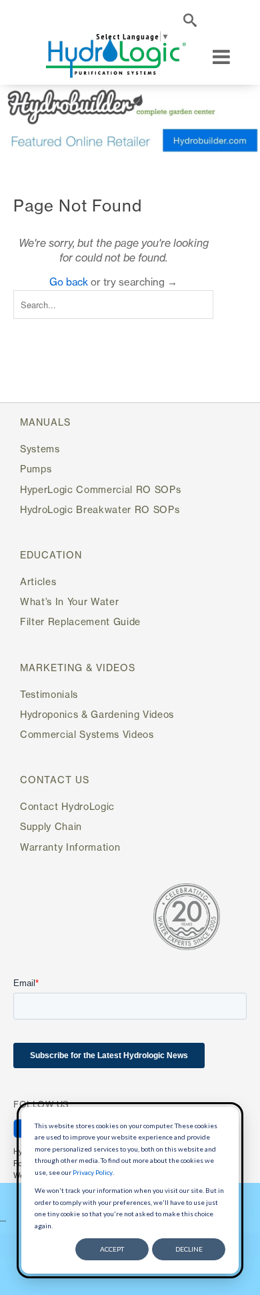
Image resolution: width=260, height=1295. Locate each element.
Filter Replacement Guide (80, 621)
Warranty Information (70, 847)
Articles (38, 581)
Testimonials (49, 694)
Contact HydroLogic (67, 806)
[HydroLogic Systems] (116, 57)
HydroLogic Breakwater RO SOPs (99, 509)
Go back (68, 282)
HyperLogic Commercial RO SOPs (100, 489)
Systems (40, 448)
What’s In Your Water (69, 601)
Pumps (35, 468)
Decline (189, 1249)
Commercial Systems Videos (87, 734)
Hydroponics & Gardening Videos (97, 714)
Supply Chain (51, 826)
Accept (112, 1249)
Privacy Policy (93, 1172)
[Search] (190, 22)
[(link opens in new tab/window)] (130, 120)
